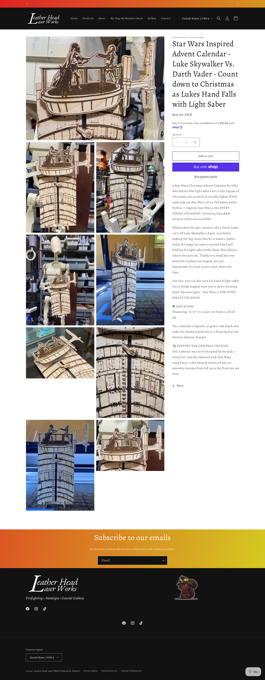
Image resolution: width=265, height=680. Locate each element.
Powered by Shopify (70, 671)
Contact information (131, 670)
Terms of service (109, 670)
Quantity (177, 134)
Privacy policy (91, 670)
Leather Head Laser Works (47, 671)
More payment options (205, 176)
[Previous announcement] (27, 3)
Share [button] (180, 386)
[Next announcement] (238, 3)
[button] (218, 18)
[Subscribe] (163, 560)
